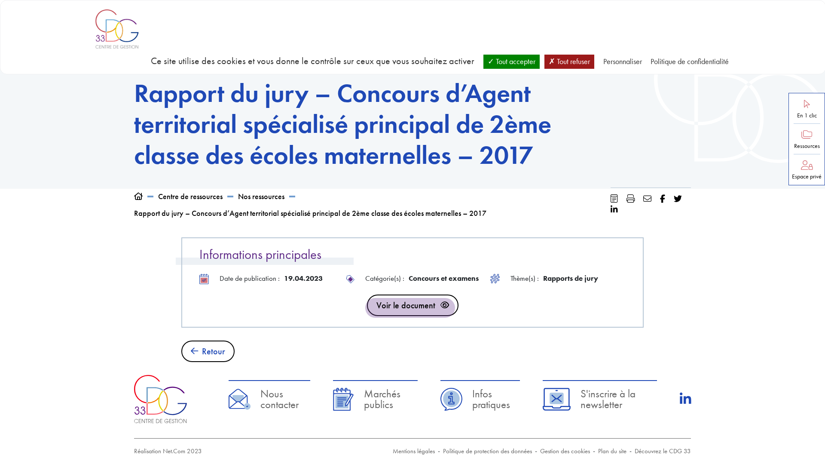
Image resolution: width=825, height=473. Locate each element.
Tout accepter (514, 61)
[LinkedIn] (685, 399)
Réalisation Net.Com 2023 (168, 451)
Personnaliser (622, 61)
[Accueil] (138, 196)
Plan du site (612, 451)
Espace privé (807, 176)
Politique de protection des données (487, 451)
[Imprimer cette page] (630, 199)
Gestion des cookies (565, 451)
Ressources (807, 146)
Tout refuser (572, 61)
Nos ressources (261, 196)
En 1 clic (807, 115)
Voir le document (405, 305)
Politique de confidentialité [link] (690, 61)
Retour (213, 351)
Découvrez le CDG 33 (663, 451)
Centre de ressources (190, 196)
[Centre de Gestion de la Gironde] (160, 399)
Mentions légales (414, 451)
